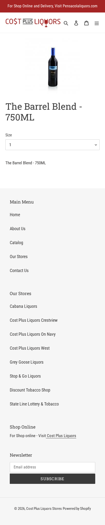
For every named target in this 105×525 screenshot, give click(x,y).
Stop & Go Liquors (25, 376)
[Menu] (97, 22)
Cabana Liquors (23, 306)
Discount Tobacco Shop (30, 390)
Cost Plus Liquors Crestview (34, 320)
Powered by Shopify (77, 508)
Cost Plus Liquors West (30, 348)
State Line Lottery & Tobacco (34, 403)
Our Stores (19, 256)
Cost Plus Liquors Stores (44, 508)
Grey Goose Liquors (26, 362)
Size (8, 135)
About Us (17, 228)
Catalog (16, 242)
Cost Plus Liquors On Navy (33, 334)
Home (15, 214)
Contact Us (19, 270)
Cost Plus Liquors (61, 435)
